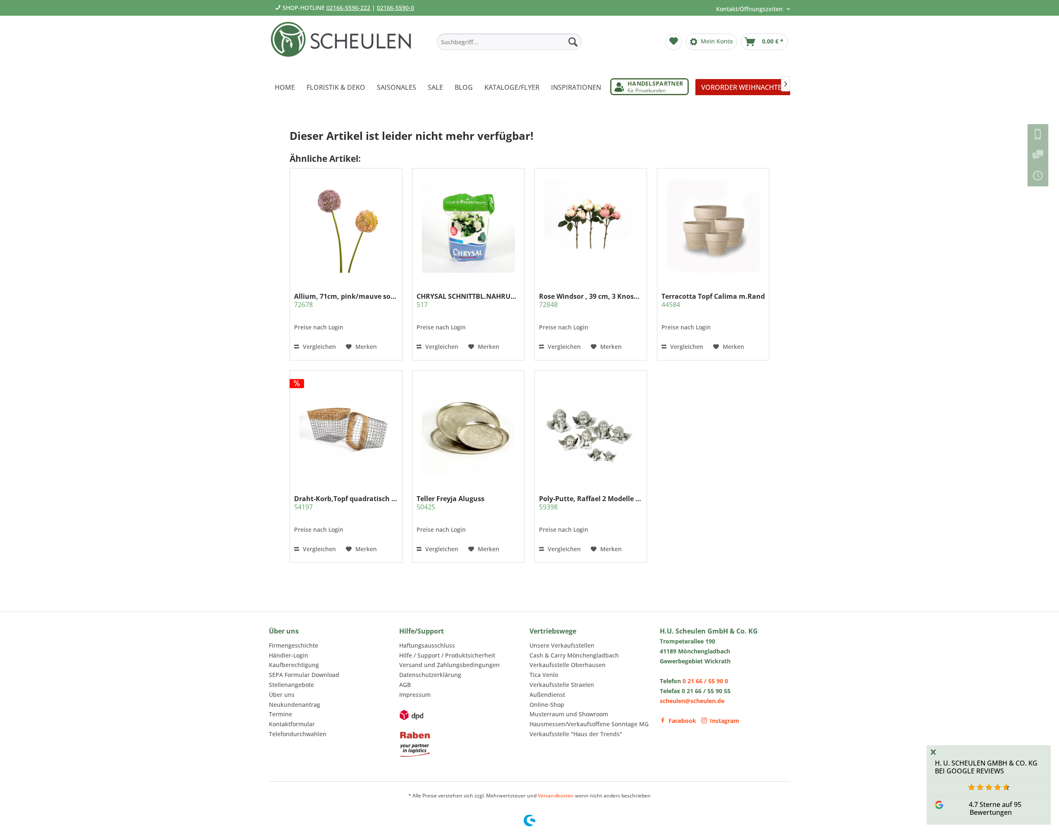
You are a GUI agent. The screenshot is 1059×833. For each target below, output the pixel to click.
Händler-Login (288, 655)
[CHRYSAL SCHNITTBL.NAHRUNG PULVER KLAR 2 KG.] (468, 226)
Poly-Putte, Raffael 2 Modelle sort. (590, 503)
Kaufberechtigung (294, 665)
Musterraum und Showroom (569, 714)
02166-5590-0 (395, 8)
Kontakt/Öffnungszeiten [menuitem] (750, 9)
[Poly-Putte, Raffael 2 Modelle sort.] (590, 428)
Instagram (724, 721)
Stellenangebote (291, 685)
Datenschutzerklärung (430, 675)
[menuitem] (509, 42)
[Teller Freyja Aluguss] (468, 428)
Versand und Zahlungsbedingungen (449, 665)
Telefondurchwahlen (297, 734)
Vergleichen (318, 346)
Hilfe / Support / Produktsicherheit (447, 655)
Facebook (682, 721)
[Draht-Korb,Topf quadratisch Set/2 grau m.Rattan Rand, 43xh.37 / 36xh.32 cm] (346, 428)
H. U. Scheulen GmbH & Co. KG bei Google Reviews (986, 767)
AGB (405, 685)
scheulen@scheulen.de (692, 701)
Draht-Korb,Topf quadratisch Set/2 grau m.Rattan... (346, 503)
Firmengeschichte (293, 645)
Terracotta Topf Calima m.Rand (713, 300)
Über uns (282, 695)
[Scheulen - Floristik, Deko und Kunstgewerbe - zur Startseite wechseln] (344, 44)
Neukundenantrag (294, 704)
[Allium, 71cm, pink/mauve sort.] (346, 226)
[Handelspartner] (649, 86)
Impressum (415, 695)
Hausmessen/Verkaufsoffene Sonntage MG (589, 724)
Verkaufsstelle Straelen (562, 685)
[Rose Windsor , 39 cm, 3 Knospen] (590, 226)
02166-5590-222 (348, 8)
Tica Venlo (544, 675)
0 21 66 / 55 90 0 (705, 681)
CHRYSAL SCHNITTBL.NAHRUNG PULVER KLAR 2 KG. (468, 300)
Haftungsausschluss (427, 645)
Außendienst (547, 695)
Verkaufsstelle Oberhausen (568, 665)
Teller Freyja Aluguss (450, 503)
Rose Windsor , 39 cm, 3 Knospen (590, 300)
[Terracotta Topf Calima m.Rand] (713, 226)
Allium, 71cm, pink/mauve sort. (346, 300)
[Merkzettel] (673, 42)
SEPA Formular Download (304, 675)
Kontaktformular (292, 724)
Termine (280, 714)
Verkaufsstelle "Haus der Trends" (576, 734)
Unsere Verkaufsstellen (562, 645)
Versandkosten (556, 795)
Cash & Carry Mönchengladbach (574, 655)
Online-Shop (547, 704)
